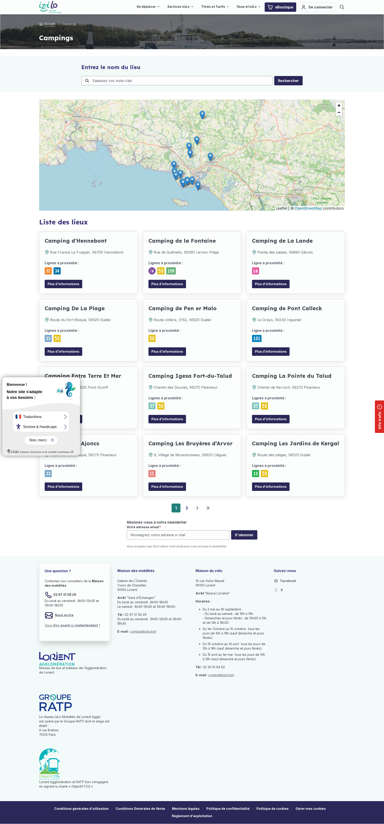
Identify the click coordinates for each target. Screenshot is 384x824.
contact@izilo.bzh (143, 631)
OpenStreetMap (308, 208)
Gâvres (307, 252)
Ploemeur (209, 387)
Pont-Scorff (98, 387)
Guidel (105, 320)
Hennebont (113, 252)
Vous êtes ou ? (72, 625)
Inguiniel (294, 320)
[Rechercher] (342, 7)
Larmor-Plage (207, 252)
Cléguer (220, 455)
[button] (210, 157)
